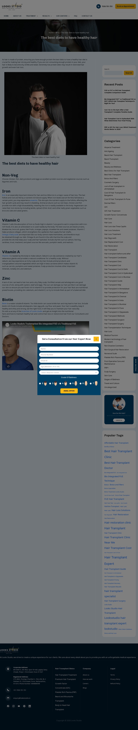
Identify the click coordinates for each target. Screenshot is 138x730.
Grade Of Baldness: (69, 377)
